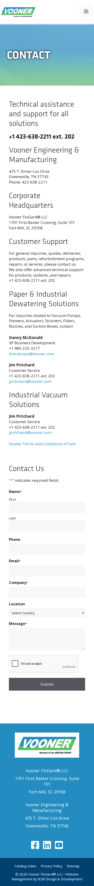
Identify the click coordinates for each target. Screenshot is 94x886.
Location (17, 603)
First (12, 499)
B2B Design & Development (60, 879)
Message (18, 623)
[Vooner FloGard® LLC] (18, 11)
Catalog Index (25, 866)
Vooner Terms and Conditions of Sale (42, 443)
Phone (14, 539)
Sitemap (73, 866)
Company (18, 582)
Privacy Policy (51, 866)
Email (15, 560)
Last (12, 518)
